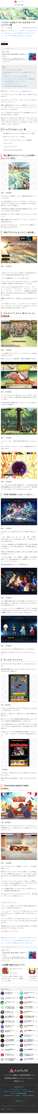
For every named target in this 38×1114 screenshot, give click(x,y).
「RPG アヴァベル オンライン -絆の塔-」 (16, 76)
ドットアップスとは (8, 1075)
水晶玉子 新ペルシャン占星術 (11, 1095)
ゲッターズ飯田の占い (28, 1091)
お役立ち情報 (20, 5)
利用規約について (30, 1075)
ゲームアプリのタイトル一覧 (12, 70)
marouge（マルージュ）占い (12, 1091)
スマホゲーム (22, 30)
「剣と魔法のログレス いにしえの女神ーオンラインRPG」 (19, 73)
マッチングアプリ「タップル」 (19, 1089)
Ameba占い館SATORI (28, 1095)
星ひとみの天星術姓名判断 (19, 1093)
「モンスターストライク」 (11, 84)
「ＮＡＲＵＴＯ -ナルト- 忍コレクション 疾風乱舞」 (19, 79)
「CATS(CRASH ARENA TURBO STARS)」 (16, 86)
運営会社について (19, 1081)
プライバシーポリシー (27, 1078)
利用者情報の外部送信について (13, 1078)
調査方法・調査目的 (19, 1075)
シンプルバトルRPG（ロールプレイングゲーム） (19, 36)
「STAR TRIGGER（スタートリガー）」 (15, 81)
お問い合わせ (19, 1101)
